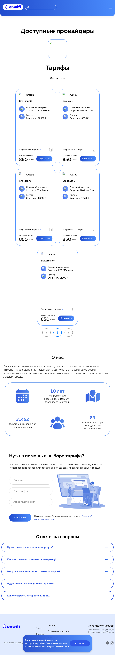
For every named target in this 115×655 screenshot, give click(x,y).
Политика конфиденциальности (17, 643)
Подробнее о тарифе (29, 150)
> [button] (68, 332)
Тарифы (40, 634)
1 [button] (57, 332)
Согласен (79, 643)
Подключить (44, 159)
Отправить (20, 517)
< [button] (46, 332)
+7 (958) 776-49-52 (101, 626)
